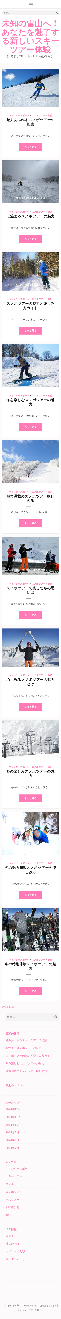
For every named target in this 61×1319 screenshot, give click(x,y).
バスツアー (12, 1199)
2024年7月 (12, 1147)
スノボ (10, 1184)
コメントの (15, 1251)
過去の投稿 (8, 1007)
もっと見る (30, 146)
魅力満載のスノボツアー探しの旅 (26, 1071)
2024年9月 (12, 1132)
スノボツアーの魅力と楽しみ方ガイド (29, 1055)
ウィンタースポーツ (19, 115)
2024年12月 (13, 1109)
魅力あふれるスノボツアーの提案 (26, 1040)
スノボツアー (38, 115)
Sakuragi (41, 101)
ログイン (11, 1235)
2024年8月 (12, 1140)
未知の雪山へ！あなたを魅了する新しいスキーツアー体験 (30, 36)
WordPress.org (15, 1259)
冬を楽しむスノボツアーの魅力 (25, 1063)
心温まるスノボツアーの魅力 (30, 216)
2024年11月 (13, 1117)
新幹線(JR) (12, 1207)
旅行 (50, 115)
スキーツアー (14, 1176)
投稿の (12, 1243)
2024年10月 (13, 1124)
